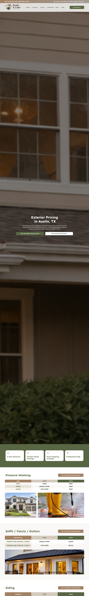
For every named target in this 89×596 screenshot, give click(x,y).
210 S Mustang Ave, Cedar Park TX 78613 (17, 1)
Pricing (42, 7)
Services (35, 7)
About (28, 7)
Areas (57, 7)
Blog (63, 7)
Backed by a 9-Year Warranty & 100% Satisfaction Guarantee (69, 1)
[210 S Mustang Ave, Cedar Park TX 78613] (5, 1)
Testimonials (50, 7)
